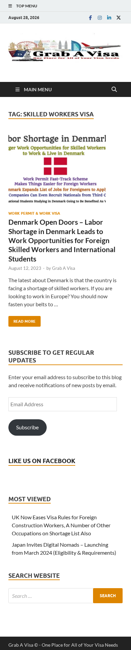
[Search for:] (65, 595)
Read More (22, 320)
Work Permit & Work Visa (34, 213)
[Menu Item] (90, 17)
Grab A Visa (63, 268)
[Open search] (114, 89)
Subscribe (27, 427)
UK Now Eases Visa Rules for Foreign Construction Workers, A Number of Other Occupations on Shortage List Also (61, 525)
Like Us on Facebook (41, 460)
